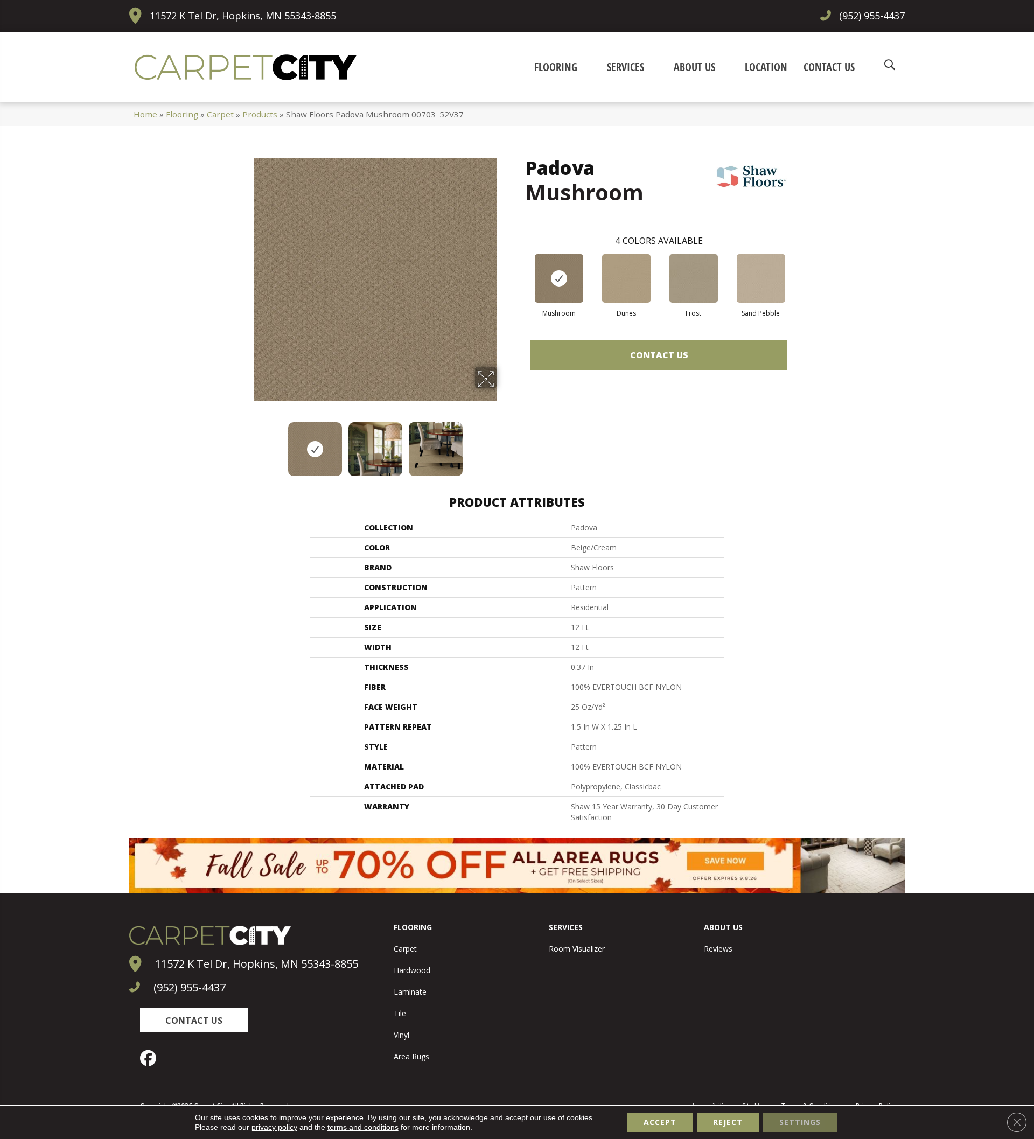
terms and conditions (363, 1127)
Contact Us (659, 355)
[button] (194, 1020)
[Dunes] (626, 278)
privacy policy (274, 1127)
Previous (246, 443)
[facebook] (151, 1058)
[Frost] (694, 278)
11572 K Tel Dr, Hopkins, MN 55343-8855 (243, 15)
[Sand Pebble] (761, 278)
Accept (660, 1122)
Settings (800, 1122)
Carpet (220, 114)
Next (503, 443)
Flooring (182, 114)
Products (259, 114)
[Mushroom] (559, 278)
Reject (728, 1122)
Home (145, 114)
